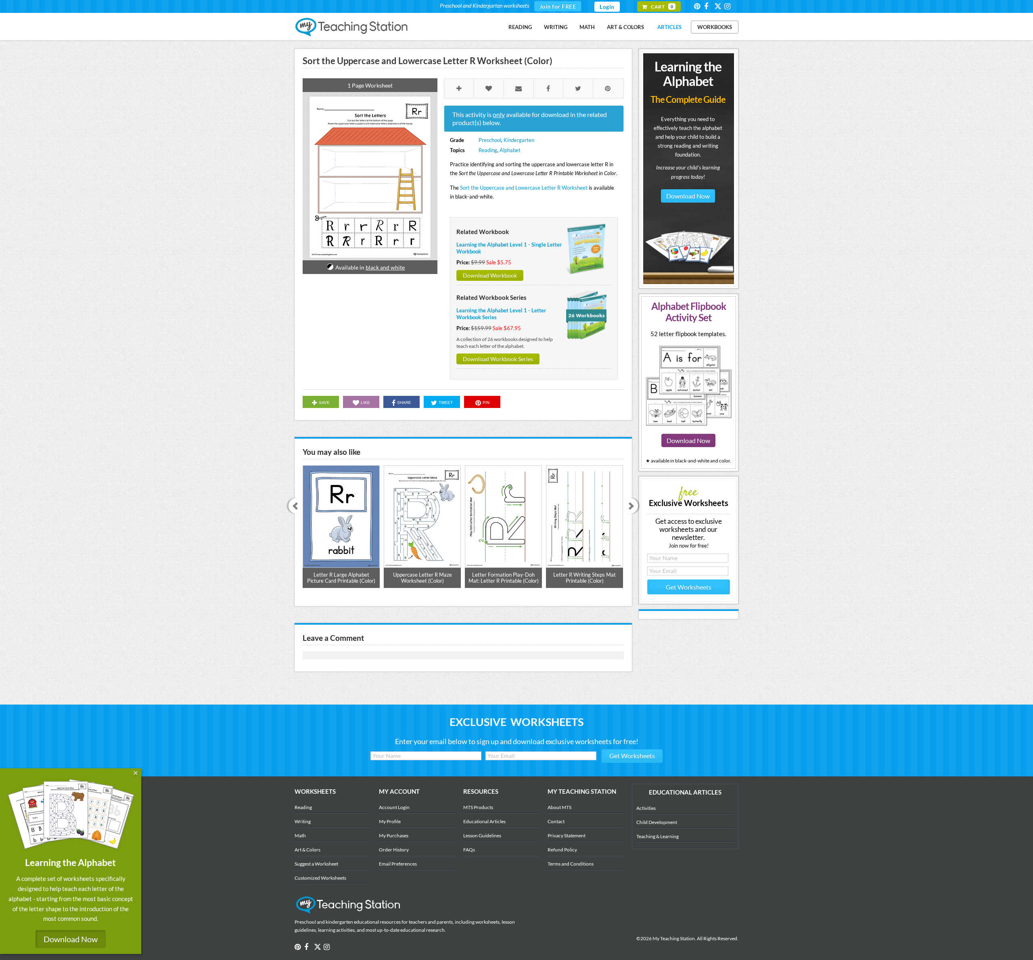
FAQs (469, 850)
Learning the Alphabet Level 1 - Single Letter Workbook (509, 248)
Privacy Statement (567, 835)
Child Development (656, 822)
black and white (385, 267)
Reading (520, 27)
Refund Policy (562, 850)
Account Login (394, 807)
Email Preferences (398, 864)
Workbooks (714, 27)
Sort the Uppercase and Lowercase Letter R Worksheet (524, 187)
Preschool (490, 140)
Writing (555, 27)
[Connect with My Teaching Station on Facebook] (708, 6)
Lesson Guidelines (482, 835)
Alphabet (510, 150)
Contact (556, 821)
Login (607, 6)
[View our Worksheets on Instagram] (728, 6)
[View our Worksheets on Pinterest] (698, 6)
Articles (669, 27)
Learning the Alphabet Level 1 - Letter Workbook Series (501, 313)
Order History (394, 850)
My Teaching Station (352, 27)
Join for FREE (558, 6)
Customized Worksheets (320, 878)
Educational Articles (484, 821)
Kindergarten (519, 140)
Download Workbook (490, 275)
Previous (293, 507)
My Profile (390, 821)
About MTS (559, 807)
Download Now (688, 196)
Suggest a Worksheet (316, 864)
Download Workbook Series (498, 359)
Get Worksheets (688, 587)
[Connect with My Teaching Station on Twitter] (718, 5)
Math (587, 27)
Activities (646, 808)
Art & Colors (625, 27)
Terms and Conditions (571, 864)
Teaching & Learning (657, 836)
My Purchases (393, 835)
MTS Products (478, 807)
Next (633, 507)
